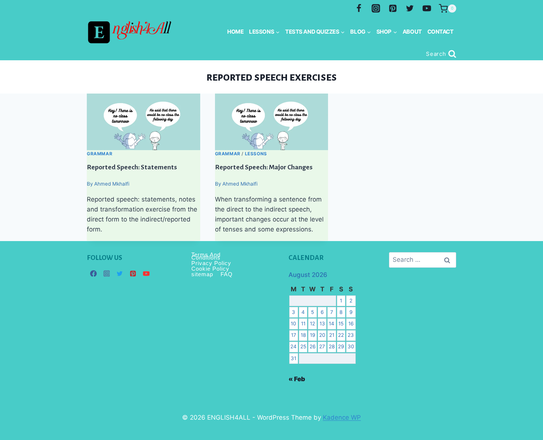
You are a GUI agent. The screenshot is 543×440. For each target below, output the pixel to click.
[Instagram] (376, 8)
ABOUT (412, 31)
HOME (235, 31)
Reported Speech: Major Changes (264, 167)
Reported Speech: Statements (132, 167)
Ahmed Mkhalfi (111, 184)
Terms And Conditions (206, 256)
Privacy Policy (211, 263)
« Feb (296, 379)
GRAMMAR (99, 153)
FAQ (227, 274)
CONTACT (440, 31)
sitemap (202, 274)
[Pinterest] (392, 8)
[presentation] (143, 122)
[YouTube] (426, 8)
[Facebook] (359, 8)
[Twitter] (409, 8)
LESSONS (256, 153)
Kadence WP (342, 417)
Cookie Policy (210, 268)
